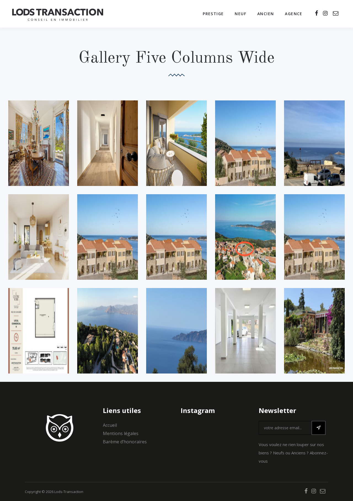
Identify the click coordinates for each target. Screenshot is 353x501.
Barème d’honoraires (125, 442)
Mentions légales (120, 433)
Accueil (110, 425)
